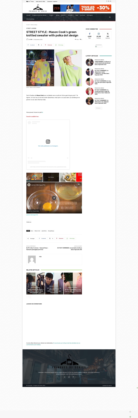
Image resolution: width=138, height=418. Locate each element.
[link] (29, 184)
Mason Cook (37, 230)
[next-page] (30, 297)
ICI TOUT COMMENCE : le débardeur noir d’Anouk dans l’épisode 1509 (101, 102)
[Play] (27, 181)
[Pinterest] (73, 377)
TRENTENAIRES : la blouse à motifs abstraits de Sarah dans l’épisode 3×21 (35, 291)
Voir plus (98, 108)
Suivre (98, 33)
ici (42, 112)
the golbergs (51, 230)
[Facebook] (107, 1)
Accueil (28, 24)
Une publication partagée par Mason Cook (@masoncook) (48, 167)
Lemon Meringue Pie (38, 185)
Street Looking (34, 24)
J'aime (89, 33)
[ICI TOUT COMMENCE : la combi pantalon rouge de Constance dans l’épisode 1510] (90, 91)
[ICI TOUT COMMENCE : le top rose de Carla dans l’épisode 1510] (73, 283)
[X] (111, 1)
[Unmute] (29, 181)
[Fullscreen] (42, 181)
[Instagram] (109, 1)
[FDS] (27, 39)
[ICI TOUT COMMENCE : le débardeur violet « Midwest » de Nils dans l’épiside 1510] (54, 283)
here (37, 116)
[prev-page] (27, 297)
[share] (78, 184)
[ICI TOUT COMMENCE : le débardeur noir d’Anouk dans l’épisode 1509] (90, 101)
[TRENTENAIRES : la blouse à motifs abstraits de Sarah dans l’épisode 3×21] (35, 283)
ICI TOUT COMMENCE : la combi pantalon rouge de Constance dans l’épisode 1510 (102, 92)
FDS (31, 39)
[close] (130, 411)
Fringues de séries (35, 287)
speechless (44, 230)
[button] (110, 17)
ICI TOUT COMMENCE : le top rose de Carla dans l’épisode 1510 (73, 291)
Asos (32, 230)
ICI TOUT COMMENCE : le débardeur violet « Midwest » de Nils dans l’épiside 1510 (54, 290)
